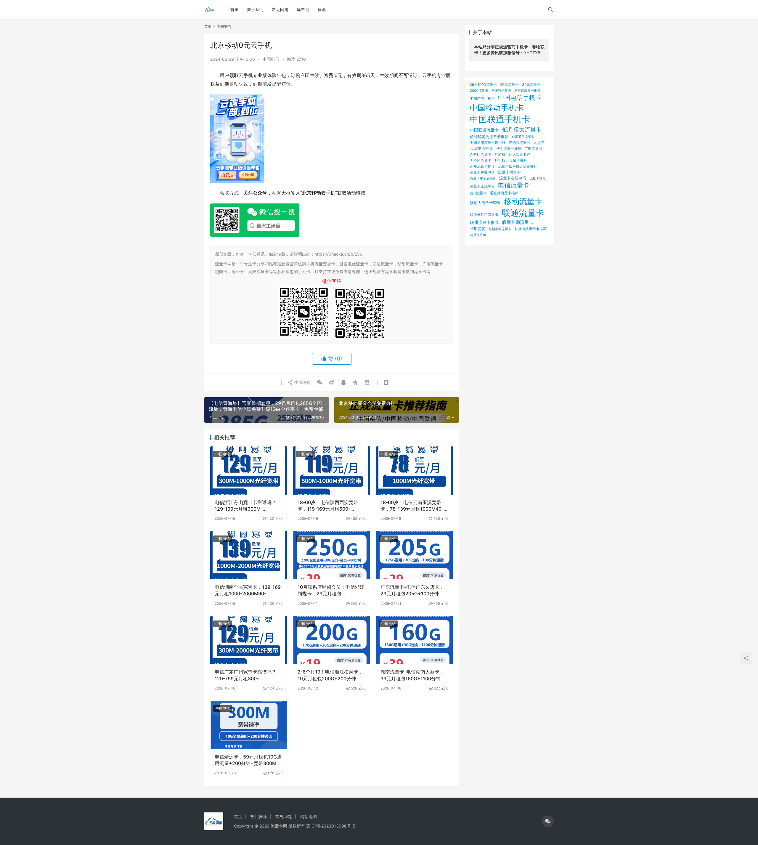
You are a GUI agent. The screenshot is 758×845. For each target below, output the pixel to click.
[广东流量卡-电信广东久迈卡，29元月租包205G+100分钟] (414, 555)
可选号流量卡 (519, 142)
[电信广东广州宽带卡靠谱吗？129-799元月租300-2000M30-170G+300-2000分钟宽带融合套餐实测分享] (248, 640)
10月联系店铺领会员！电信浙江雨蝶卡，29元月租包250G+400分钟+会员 (331, 590)
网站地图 (308, 816)
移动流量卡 (523, 201)
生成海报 (302, 382)
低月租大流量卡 (522, 129)
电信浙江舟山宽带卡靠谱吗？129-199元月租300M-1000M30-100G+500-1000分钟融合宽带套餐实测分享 (247, 505)
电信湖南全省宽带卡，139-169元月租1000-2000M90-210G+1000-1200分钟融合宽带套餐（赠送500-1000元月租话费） (248, 590)
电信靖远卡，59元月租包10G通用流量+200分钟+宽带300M (248, 760)
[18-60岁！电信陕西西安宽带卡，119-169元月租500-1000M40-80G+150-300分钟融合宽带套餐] (331, 470)
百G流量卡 (478, 193)
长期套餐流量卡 (500, 229)
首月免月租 (478, 235)
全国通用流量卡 (523, 137)
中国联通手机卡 (500, 119)
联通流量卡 (523, 213)
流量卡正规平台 (482, 186)
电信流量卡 (513, 185)
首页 (234, 9)
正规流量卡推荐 (482, 166)
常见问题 (280, 9)
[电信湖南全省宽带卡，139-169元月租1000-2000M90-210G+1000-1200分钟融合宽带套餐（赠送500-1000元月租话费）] (248, 555)
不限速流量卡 (501, 91)
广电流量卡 (533, 148)
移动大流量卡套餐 (485, 202)
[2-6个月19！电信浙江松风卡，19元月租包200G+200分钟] (331, 640)
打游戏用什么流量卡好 (512, 154)
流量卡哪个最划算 (483, 178)
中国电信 (271, 59)
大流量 (539, 142)
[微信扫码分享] (319, 382)
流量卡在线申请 (512, 178)
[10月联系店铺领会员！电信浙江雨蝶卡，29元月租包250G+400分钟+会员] (331, 555)
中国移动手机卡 (497, 107)
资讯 (321, 9)
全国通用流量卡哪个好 (487, 143)
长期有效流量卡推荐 (531, 229)
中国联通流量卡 (484, 130)
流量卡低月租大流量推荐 (517, 166)
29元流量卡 (509, 84)
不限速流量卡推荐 (527, 91)
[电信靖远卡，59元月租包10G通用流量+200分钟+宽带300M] (248, 725)
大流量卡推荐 (481, 148)
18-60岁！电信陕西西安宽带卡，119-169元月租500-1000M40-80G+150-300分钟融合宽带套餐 (330, 505)
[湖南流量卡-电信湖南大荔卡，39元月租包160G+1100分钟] (414, 640)
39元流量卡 (531, 84)
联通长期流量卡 (517, 222)
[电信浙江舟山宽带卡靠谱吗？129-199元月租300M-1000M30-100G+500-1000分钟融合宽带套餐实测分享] (248, 470)
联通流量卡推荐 (484, 222)
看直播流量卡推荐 (504, 193)
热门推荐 (258, 816)
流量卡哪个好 (509, 172)
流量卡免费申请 (482, 172)
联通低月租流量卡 (484, 214)
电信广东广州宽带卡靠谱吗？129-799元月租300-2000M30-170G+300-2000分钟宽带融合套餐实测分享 (248, 675)
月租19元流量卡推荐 (510, 160)
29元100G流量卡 (483, 84)
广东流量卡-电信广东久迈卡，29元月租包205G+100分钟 (412, 590)
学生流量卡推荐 (508, 148)
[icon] (548, 821)
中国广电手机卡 (482, 98)
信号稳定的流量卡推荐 (489, 136)
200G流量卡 (479, 91)
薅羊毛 (303, 9)
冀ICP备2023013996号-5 (330, 825)
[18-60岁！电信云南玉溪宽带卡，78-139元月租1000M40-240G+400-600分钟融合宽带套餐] (414, 470)
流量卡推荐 (537, 178)
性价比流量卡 (480, 155)
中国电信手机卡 (520, 97)
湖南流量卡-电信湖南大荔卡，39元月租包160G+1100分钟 (412, 675)
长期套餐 (477, 228)
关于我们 (255, 9)
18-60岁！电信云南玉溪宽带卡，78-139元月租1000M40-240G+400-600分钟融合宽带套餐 (412, 505)
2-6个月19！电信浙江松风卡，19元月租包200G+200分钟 (330, 675)
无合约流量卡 (480, 160)
